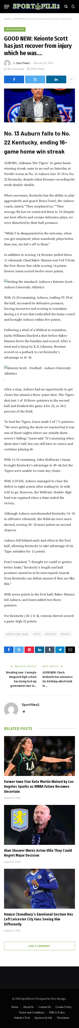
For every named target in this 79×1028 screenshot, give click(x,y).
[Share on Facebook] (14, 79)
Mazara (65, 634)
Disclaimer (63, 1017)
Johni (36, 634)
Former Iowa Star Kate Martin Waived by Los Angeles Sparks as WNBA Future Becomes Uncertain (39, 786)
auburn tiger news (17, 634)
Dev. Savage (58, 998)
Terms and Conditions (31, 1012)
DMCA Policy (57, 1012)
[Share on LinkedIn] (56, 79)
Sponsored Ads (43, 1017)
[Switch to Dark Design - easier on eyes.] (72, 6)
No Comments (16, 69)
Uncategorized (15, 29)
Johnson (50, 634)
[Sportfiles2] (36, 6)
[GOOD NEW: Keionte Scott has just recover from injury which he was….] (39, 105)
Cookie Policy (64, 1007)
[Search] (66, 6)
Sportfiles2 (23, 63)
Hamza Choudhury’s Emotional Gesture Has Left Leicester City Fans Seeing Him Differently (38, 919)
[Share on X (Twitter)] (35, 79)
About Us (28, 1007)
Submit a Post (22, 1017)
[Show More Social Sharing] (71, 79)
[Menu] (6, 6)
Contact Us (44, 1007)
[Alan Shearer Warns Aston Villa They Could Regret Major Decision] (39, 825)
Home (7, 18)
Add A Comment (39, 946)
